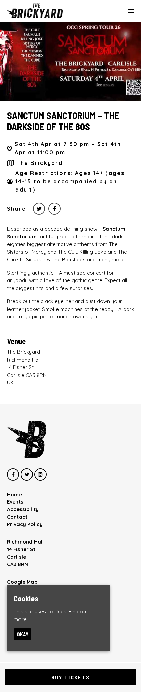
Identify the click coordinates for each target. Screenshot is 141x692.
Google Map (22, 581)
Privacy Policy (25, 524)
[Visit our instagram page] (40, 474)
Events (15, 501)
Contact (17, 516)
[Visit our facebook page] (54, 208)
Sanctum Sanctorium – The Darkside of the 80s (63, 121)
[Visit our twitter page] (39, 208)
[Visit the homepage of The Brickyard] (35, 11)
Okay (22, 634)
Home (14, 494)
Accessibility (23, 509)
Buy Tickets (70, 677)
